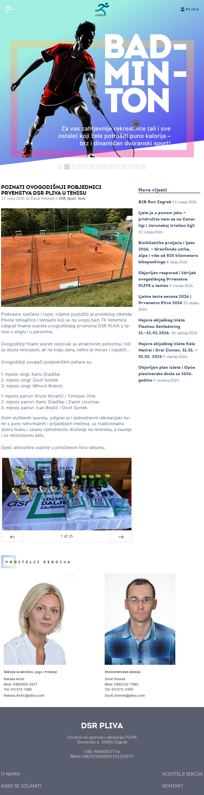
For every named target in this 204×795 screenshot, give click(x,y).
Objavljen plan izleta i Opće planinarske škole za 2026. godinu (166, 374)
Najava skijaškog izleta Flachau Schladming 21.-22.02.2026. (161, 326)
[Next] (120, 536)
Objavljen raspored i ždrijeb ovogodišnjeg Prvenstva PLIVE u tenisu (167, 279)
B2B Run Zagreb (154, 202)
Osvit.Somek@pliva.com (125, 695)
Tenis (81, 199)
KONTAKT (172, 786)
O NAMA (10, 774)
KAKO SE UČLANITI (21, 786)
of (67, 536)
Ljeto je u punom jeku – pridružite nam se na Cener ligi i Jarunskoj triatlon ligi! (166, 219)
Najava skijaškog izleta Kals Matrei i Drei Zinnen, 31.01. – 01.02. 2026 (168, 350)
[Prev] (12, 536)
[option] (51, 636)
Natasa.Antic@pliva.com (24, 695)
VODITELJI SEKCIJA (182, 774)
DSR (62, 199)
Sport (71, 199)
